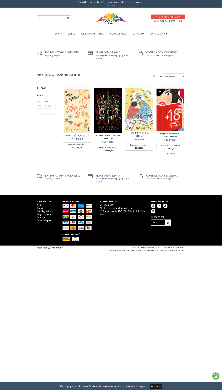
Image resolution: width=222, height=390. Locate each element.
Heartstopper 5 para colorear (139, 134)
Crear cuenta (160, 21)
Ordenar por (158, 76)
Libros (71, 34)
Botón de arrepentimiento (173, 251)
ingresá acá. (152, 251)
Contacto (138, 34)
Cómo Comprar (158, 34)
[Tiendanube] (50, 248)
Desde (39, 101)
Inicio (58, 34)
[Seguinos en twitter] (153, 211)
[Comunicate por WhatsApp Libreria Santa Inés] (215, 375)
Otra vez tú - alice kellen (77, 135)
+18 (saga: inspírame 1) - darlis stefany (170, 135)
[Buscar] (68, 18)
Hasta (47, 101)
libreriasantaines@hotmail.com (118, 208)
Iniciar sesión (175, 21)
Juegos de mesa (118, 34)
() (169, 17)
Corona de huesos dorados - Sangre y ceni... (108, 137)
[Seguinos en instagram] (153, 206)
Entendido (156, 386)
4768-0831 (109, 205)
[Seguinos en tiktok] (165, 206)
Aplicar (56, 106)
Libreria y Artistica (92, 34)
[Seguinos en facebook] (159, 206)
